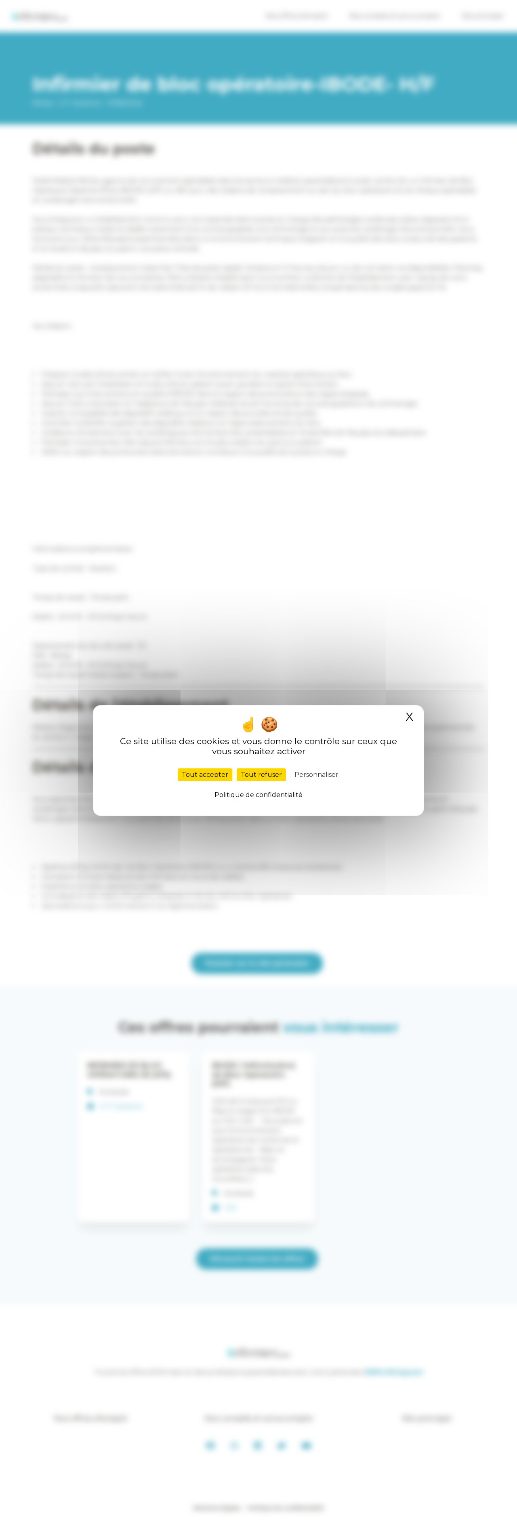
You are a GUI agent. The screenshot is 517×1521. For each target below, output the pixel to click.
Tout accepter (205, 774)
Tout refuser (261, 774)
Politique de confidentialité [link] (258, 795)
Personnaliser (316, 774)
